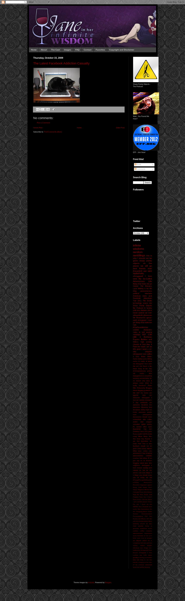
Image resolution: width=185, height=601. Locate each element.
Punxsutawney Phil (140, 516)
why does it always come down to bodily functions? (142, 383)
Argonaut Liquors (146, 485)
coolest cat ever (145, 313)
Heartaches (140, 318)
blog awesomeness (142, 291)
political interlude (142, 293)
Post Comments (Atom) (53, 132)
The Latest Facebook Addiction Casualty (61, 63)
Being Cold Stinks (140, 487)
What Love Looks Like (142, 451)
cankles (135, 531)
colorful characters (142, 330)
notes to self (139, 332)
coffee (142, 531)
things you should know (143, 475)
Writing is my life (145, 289)
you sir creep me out (142, 477)
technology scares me (142, 303)
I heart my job (146, 504)
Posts (138, 165)
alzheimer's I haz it (140, 453)
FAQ (77, 50)
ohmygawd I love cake (144, 364)
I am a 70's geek (146, 431)
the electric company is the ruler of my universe (142, 562)
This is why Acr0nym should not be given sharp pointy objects (142, 446)
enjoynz (91, 583)
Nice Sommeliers (143, 509)
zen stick (147, 271)
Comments (140, 169)
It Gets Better (139, 356)
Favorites (100, 50)
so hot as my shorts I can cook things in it (142, 472)
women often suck (144, 427)
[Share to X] (42, 109)
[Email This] (37, 109)
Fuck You (142, 497)
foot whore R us (146, 458)
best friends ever (142, 268)
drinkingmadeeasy (139, 371)
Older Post (120, 128)
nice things (144, 548)
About (44, 50)
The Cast (55, 50)
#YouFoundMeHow (140, 327)
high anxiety (146, 342)
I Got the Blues (146, 499)
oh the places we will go (142, 264)
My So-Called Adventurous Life (142, 280)
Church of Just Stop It (142, 344)
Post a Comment (43, 123)
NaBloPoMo (138, 273)
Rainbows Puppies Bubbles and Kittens (142, 339)
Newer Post (37, 128)
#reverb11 (136, 485)
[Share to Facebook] (45, 109)
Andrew (144, 310)
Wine (150, 521)
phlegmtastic (138, 315)
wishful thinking (145, 567)
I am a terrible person (140, 502)
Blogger (108, 583)
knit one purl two (146, 543)
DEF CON (147, 335)
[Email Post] (53, 109)
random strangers (145, 400)
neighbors (136, 465)
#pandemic (137, 429)
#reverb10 (137, 271)
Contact (87, 50)
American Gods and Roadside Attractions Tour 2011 (142, 298)
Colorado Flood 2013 (140, 492)
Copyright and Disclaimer (121, 50)
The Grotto (147, 301)
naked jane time (146, 463)
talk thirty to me (143, 560)
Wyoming (144, 407)
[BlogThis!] (40, 109)
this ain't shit (137, 366)
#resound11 (148, 482)
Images (67, 50)
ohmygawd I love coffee (142, 354)
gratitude (147, 390)
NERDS (135, 506)
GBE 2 (137, 337)
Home (34, 50)
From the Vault (139, 347)
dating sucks (142, 359)
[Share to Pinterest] (48, 109)
